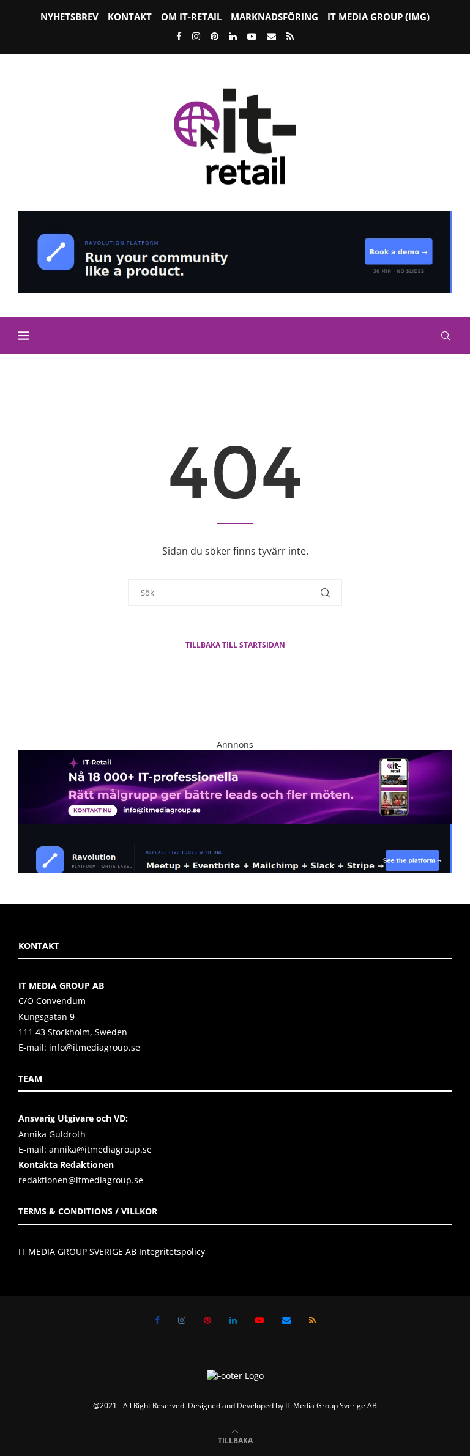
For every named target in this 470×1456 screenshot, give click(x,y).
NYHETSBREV (69, 16)
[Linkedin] (233, 36)
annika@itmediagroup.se (100, 1149)
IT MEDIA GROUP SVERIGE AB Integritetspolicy (111, 1251)
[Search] (445, 335)
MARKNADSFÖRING (274, 16)
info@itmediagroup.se (94, 1047)
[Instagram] (196, 36)
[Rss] (290, 36)
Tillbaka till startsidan (235, 645)
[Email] (271, 36)
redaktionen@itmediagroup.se (80, 1180)
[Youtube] (251, 36)
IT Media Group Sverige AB (331, 1405)
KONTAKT (130, 16)
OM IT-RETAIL (191, 16)
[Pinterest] (214, 36)
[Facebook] (179, 36)
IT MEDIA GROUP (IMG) (378, 16)
